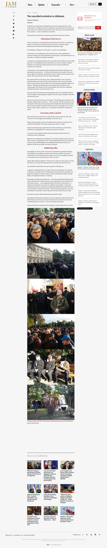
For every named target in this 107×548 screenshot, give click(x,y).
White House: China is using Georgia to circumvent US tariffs (89, 68)
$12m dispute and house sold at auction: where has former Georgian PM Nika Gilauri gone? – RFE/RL (67, 475)
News (30, 4)
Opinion (41, 4)
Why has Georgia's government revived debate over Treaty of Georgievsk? (34, 473)
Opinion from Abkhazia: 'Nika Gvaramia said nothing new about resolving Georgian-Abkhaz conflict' (88, 183)
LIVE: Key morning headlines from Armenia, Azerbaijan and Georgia (50, 497)
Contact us (18, 535)
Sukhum (30, 22)
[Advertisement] (50, 438)
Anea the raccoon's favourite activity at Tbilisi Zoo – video (50, 518)
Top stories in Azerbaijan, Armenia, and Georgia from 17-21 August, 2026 (89, 53)
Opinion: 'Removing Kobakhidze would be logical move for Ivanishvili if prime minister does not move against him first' (89, 193)
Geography (55, 4)
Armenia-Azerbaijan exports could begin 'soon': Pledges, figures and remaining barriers (88, 175)
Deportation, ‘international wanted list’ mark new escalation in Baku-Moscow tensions (88, 61)
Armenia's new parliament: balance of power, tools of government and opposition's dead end (33, 520)
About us (8, 535)
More (72, 4)
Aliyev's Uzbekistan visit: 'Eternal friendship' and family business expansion (33, 498)
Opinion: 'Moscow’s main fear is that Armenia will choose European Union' (66, 519)
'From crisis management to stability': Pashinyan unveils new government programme (89, 83)
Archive (29, 12)
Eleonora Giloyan (32, 20)
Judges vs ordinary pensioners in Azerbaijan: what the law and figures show (88, 202)
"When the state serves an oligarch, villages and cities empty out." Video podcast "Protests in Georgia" (66, 498)
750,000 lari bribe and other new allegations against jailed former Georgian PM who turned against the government (50, 475)
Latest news (89, 89)
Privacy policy (29, 535)
